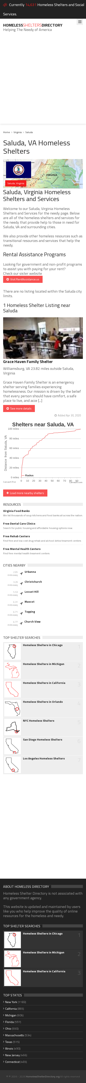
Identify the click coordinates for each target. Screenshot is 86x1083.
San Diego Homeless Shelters (42, 739)
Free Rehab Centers (16, 536)
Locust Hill (32, 592)
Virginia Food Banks (16, 511)
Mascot (29, 601)
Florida (9, 1022)
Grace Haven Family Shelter (28, 361)
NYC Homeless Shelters (38, 720)
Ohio (8, 1028)
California (11, 1008)
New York (11, 1002)
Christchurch (33, 582)
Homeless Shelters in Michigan (43, 664)
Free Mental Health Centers (21, 549)
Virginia (18, 132)
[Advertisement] (43, 81)
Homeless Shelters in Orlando (43, 702)
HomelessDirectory (32, 25)
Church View (32, 621)
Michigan (10, 1015)
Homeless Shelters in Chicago (43, 645)
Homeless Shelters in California (44, 683)
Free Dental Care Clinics (19, 523)
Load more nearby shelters (26, 493)
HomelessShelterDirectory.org (42, 1076)
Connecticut (12, 1062)
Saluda (29, 132)
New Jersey (12, 1055)
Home (6, 132)
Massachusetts (14, 1035)
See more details (20, 408)
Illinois (9, 1048)
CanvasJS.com (75, 482)
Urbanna (30, 572)
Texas (8, 1042)
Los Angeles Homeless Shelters (44, 758)
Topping (30, 611)
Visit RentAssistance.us (24, 279)
